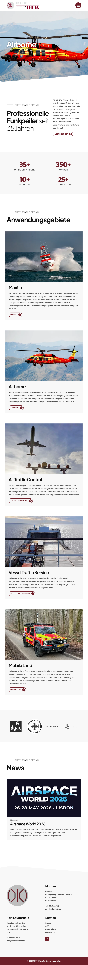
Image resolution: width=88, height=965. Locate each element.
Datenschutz (50, 929)
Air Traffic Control (19, 500)
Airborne (14, 407)
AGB (47, 926)
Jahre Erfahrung (25, 170)
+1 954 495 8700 (13, 937)
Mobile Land (15, 689)
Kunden (63, 170)
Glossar (48, 923)
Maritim (13, 315)
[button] (7, 847)
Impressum (50, 932)
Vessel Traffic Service (20, 593)
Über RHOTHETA (61, 134)
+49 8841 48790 (52, 906)
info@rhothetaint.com (16, 940)
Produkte (25, 185)
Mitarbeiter (63, 185)
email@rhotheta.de (53, 909)
